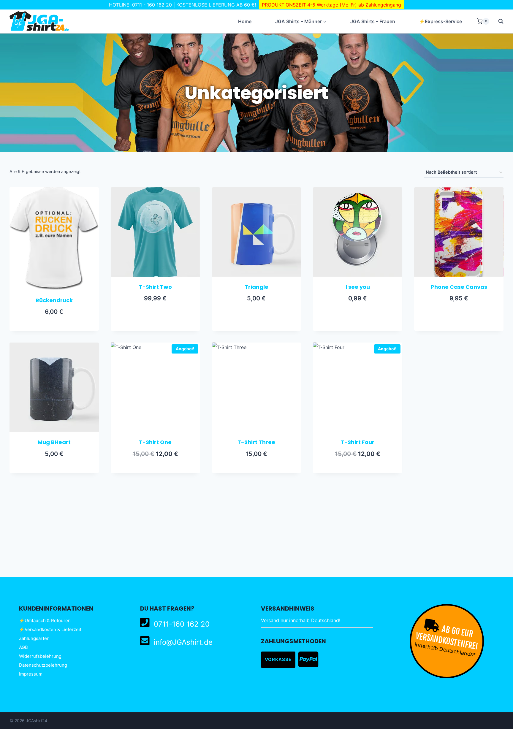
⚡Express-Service (440, 21)
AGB (23, 647)
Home (244, 21)
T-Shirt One (155, 442)
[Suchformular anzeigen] (498, 21)
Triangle (256, 287)
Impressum (30, 674)
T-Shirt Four (357, 442)
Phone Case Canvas (459, 287)
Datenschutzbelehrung (43, 665)
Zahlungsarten (34, 638)
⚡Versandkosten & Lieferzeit (50, 629)
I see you (358, 287)
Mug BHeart (54, 442)
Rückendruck (54, 300)
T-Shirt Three (256, 442)
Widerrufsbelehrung (40, 656)
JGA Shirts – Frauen (372, 21)
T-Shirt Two (155, 287)
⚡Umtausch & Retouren (45, 620)
